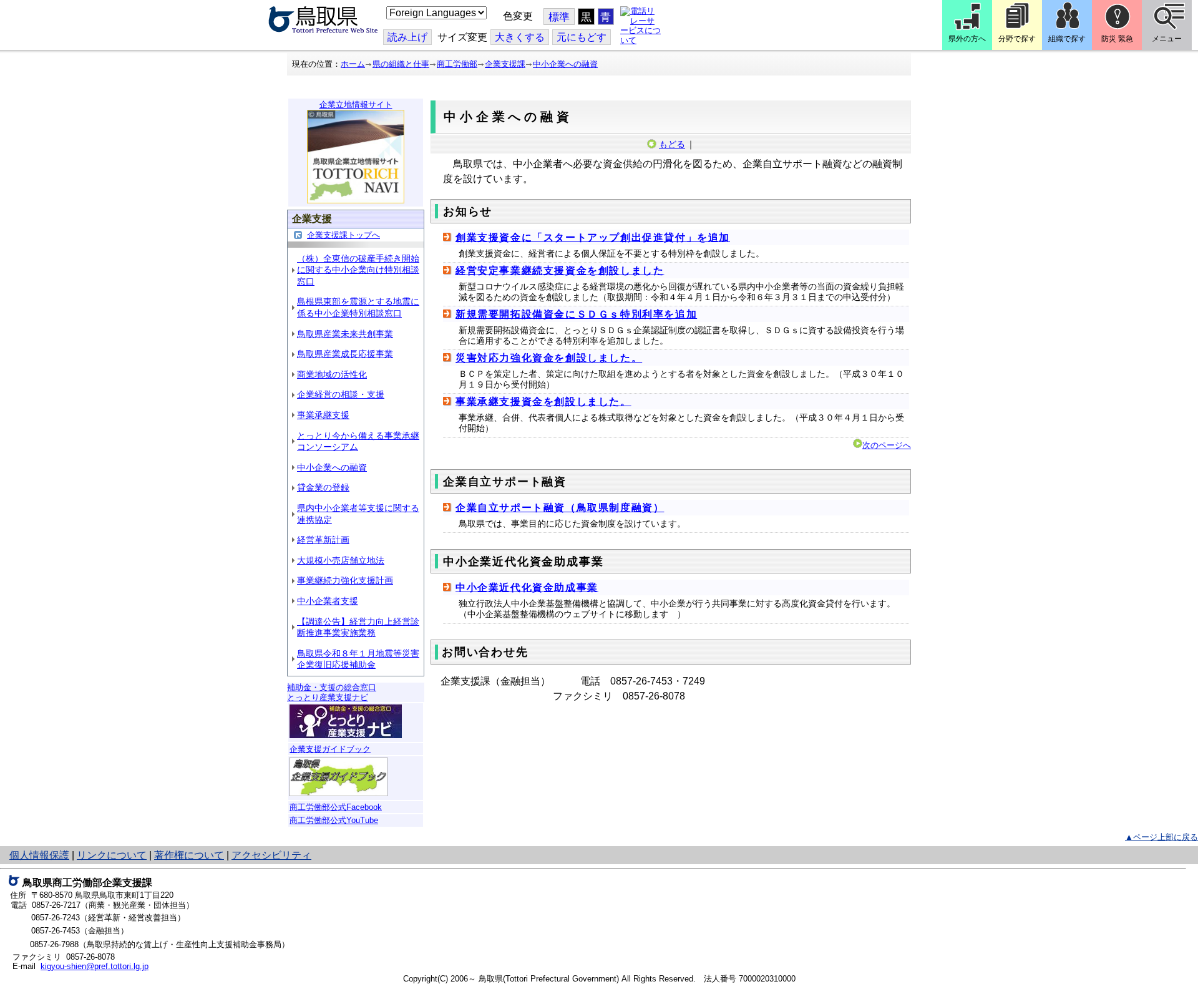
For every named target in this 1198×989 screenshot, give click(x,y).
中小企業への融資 (565, 64)
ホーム (353, 64)
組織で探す (1067, 38)
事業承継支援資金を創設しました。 (543, 401)
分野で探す (1017, 38)
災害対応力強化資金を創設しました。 (548, 358)
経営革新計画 (323, 540)
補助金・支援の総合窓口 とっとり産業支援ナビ (331, 692)
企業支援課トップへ (343, 235)
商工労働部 (457, 64)
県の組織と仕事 (401, 64)
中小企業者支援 (327, 601)
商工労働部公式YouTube (334, 820)
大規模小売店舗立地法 (340, 560)
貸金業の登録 (323, 487)
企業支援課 (505, 64)
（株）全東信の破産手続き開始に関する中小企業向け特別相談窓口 (358, 269)
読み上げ (407, 37)
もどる (672, 144)
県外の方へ (967, 38)
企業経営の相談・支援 (340, 394)
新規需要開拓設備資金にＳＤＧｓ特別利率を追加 (576, 314)
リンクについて (112, 855)
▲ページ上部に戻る (1161, 837)
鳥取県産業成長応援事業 (345, 354)
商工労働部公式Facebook (336, 807)
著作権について (189, 855)
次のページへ (886, 445)
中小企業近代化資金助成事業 (526, 587)
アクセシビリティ (271, 855)
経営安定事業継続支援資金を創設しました (559, 270)
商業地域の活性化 (332, 374)
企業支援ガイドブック (330, 749)
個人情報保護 (39, 855)
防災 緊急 (1117, 38)
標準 (559, 17)
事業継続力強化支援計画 (345, 580)
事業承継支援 (323, 415)
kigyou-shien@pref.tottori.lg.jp (95, 966)
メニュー (1167, 38)
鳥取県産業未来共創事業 (345, 334)
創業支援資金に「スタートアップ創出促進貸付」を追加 (592, 237)
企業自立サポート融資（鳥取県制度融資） (559, 507)
